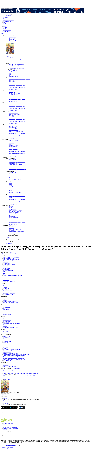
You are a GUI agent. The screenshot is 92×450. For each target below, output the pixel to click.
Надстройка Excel (7, 299)
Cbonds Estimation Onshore (9, 264)
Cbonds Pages (12, 80)
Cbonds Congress (16, 368)
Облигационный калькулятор (15, 211)
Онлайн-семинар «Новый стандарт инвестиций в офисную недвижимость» (20, 373)
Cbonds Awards (12, 81)
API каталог (11, 228)
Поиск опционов (12, 127)
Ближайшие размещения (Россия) (16, 68)
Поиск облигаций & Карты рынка (16, 64)
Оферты (10, 144)
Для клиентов (6, 347)
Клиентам (5, 426)
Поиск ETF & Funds (13, 113)
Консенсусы (6, 18)
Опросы (10, 82)
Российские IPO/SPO (13, 94)
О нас (4, 348)
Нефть (10, 184)
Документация (12, 230)
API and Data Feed (13, 226)
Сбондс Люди (6, 31)
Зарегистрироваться (8, 15)
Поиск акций (12, 92)
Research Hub (12, 38)
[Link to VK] (4, 414)
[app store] (5, 408)
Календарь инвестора (13, 149)
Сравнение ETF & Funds (14, 114)
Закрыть (2, 33)
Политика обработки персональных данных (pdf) (14, 359)
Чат (9, 215)
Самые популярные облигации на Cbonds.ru (13, 275)
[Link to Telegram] (4, 411)
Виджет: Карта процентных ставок (11, 327)
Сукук (10, 75)
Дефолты (11, 141)
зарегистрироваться (10, 445)
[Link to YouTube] (4, 412)
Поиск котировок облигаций (15, 66)
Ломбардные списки (13, 76)
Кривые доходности (7, 21)
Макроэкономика (13, 173)
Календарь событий (13, 140)
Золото (4, 25)
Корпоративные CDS (13, 130)
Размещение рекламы (8, 423)
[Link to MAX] (4, 415)
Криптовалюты (12, 160)
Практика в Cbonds (7, 350)
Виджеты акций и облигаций (15, 213)
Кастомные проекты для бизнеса (16, 231)
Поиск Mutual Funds (13, 116)
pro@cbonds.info (4, 394)
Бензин (10, 185)
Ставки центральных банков (15, 164)
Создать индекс (6, 321)
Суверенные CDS (13, 128)
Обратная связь (6, 424)
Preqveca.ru (5, 403)
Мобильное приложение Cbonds (16, 210)
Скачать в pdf (26, 354)
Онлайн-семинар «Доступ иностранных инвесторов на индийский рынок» (20, 370)
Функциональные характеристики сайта (12, 354)
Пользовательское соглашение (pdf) (11, 428)
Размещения (11, 143)
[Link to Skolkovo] (7, 421)
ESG (10, 74)
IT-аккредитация (7, 360)
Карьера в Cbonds (7, 352)
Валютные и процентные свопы (16, 131)
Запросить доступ (10, 243)
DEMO (7, 237)
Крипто (5, 26)
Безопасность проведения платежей (11, 349)
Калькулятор (6, 365)
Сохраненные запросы (14, 212)
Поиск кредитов (12, 103)
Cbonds (10, 252)
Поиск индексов (12, 159)
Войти (2, 15)
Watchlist (5, 28)
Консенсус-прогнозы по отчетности (17, 196)
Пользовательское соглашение (10, 427)
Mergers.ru (5, 400)
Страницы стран (12, 172)
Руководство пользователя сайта (10, 353)
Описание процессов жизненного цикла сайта (14, 355)
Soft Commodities (12, 187)
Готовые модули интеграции (15, 229)
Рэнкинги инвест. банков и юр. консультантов (19, 79)
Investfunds (5, 398)
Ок (1, 443)
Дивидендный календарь (14, 93)
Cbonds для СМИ (13, 40)
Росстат (10, 175)
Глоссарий (11, 42)
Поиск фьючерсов (14, 126)
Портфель (5, 17)
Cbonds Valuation (7, 265)
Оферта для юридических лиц (10, 358)
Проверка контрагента (14, 217)
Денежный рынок (13, 146)
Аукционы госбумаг (13, 145)
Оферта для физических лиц (9, 356)
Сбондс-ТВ (5, 27)
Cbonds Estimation (7, 263)
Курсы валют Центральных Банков (17, 162)
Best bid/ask (5, 23)
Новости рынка (12, 37)
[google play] (13, 408)
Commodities (11, 186)
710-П (4, 308)
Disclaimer (5, 429)
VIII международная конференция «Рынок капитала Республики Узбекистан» (21, 375)
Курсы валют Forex (13, 163)
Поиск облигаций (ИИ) (8, 20)
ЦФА (4, 22)
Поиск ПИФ (11, 115)
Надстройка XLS (7, 30)
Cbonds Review (6, 338)
